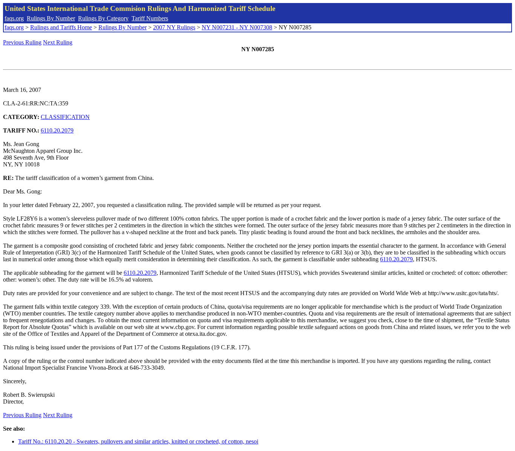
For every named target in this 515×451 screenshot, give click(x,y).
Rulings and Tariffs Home (61, 27)
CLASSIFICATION (65, 117)
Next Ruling (57, 42)
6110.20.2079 (57, 130)
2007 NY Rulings (174, 27)
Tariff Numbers (150, 18)
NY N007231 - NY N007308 (237, 27)
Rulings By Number (51, 18)
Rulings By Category (103, 18)
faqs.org (14, 18)
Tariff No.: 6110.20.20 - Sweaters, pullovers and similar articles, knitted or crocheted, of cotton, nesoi (138, 441)
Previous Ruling (22, 42)
